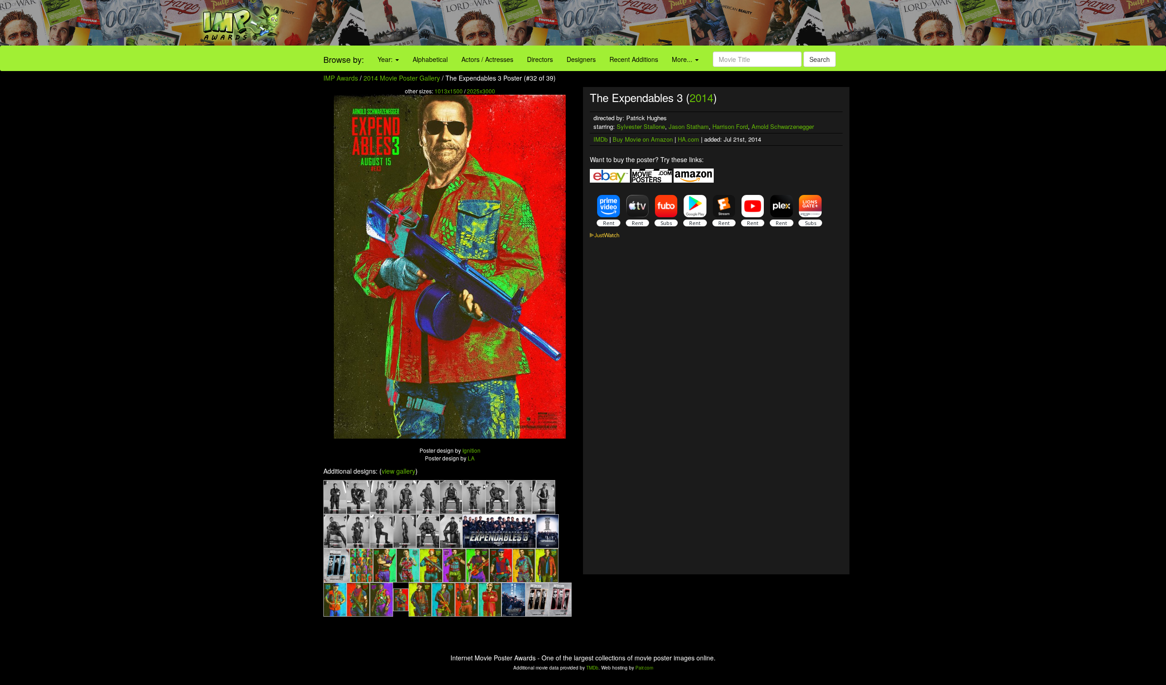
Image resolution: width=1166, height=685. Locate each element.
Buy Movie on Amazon (643, 139)
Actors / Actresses (487, 59)
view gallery (398, 470)
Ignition (471, 450)
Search (819, 59)
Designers (581, 59)
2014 (701, 97)
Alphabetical (430, 59)
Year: (386, 59)
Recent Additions (633, 59)
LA (471, 458)
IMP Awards (340, 77)
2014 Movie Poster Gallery (401, 77)
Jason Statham (689, 126)
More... (683, 59)
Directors (540, 59)
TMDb (592, 668)
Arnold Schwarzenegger (783, 126)
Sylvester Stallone (641, 126)
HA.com (688, 139)
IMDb (600, 139)
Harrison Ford (730, 126)
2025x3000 (481, 91)
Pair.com (644, 668)
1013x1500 (449, 91)
